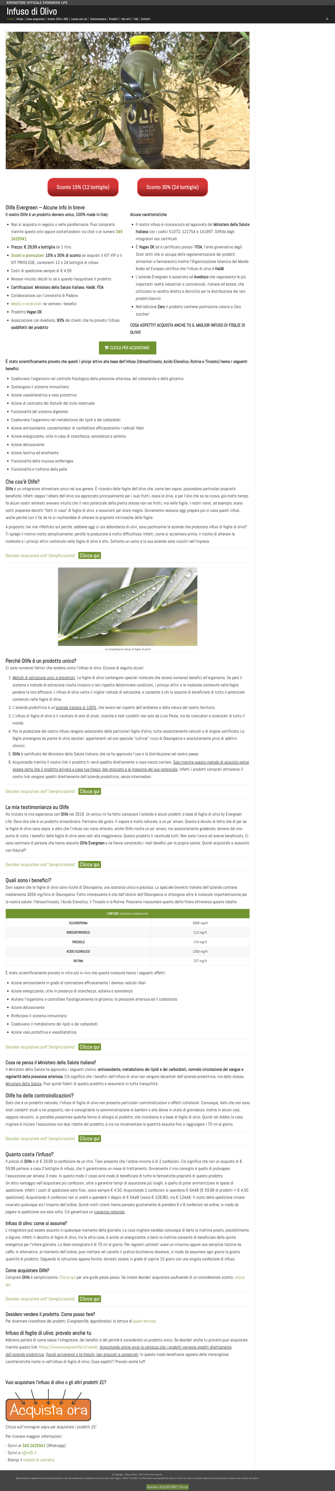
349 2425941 (34, 1445)
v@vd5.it (29, 1452)
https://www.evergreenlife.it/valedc (68, 1347)
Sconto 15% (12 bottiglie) (83, 187)
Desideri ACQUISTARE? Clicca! (167, 1487)
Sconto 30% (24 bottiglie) (172, 187)
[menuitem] (11, 19)
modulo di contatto (39, 1460)
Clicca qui (67, 1277)
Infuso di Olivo (32, 10)
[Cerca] (326, 19)
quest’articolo (144, 1321)
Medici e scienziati (26, 303)
